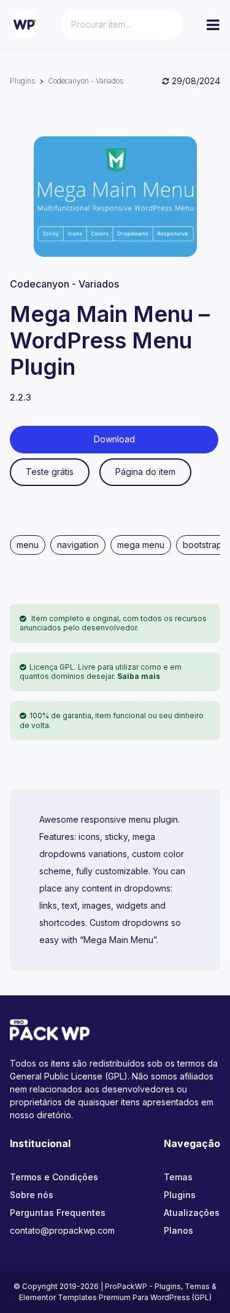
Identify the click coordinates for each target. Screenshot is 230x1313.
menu (28, 544)
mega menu (140, 544)
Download (114, 439)
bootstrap (202, 544)
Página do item (145, 471)
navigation (78, 544)
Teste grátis (50, 471)
